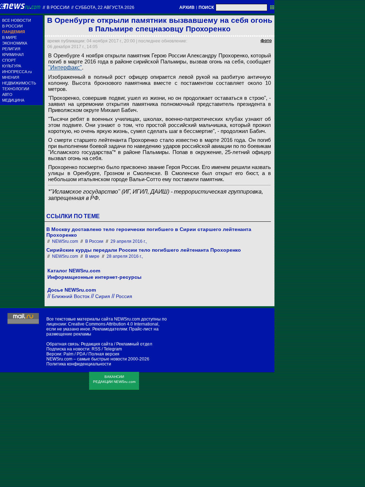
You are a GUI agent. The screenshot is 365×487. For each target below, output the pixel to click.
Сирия (102, 296)
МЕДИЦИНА (13, 100)
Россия (124, 296)
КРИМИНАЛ (13, 54)
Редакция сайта (97, 344)
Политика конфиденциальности (78, 364)
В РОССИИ (12, 26)
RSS (96, 349)
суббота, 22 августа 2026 (104, 7)
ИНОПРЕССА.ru (17, 72)
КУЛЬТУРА (11, 66)
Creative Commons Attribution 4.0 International (113, 324)
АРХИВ (187, 7)
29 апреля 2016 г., (128, 241)
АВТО (7, 94)
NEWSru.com (65, 241)
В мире (92, 256)
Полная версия (103, 354)
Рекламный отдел (134, 344)
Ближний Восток (70, 296)
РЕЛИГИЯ (11, 49)
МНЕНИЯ (10, 77)
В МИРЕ (9, 37)
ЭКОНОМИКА (14, 43)
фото (266, 40)
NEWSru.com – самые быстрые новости (86, 359)
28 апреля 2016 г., (125, 256)
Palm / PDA (74, 354)
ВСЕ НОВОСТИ (16, 20)
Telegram (113, 349)
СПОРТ (9, 60)
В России (58, 7)
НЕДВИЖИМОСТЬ (19, 83)
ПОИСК (206, 7)
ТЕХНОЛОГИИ (15, 89)
